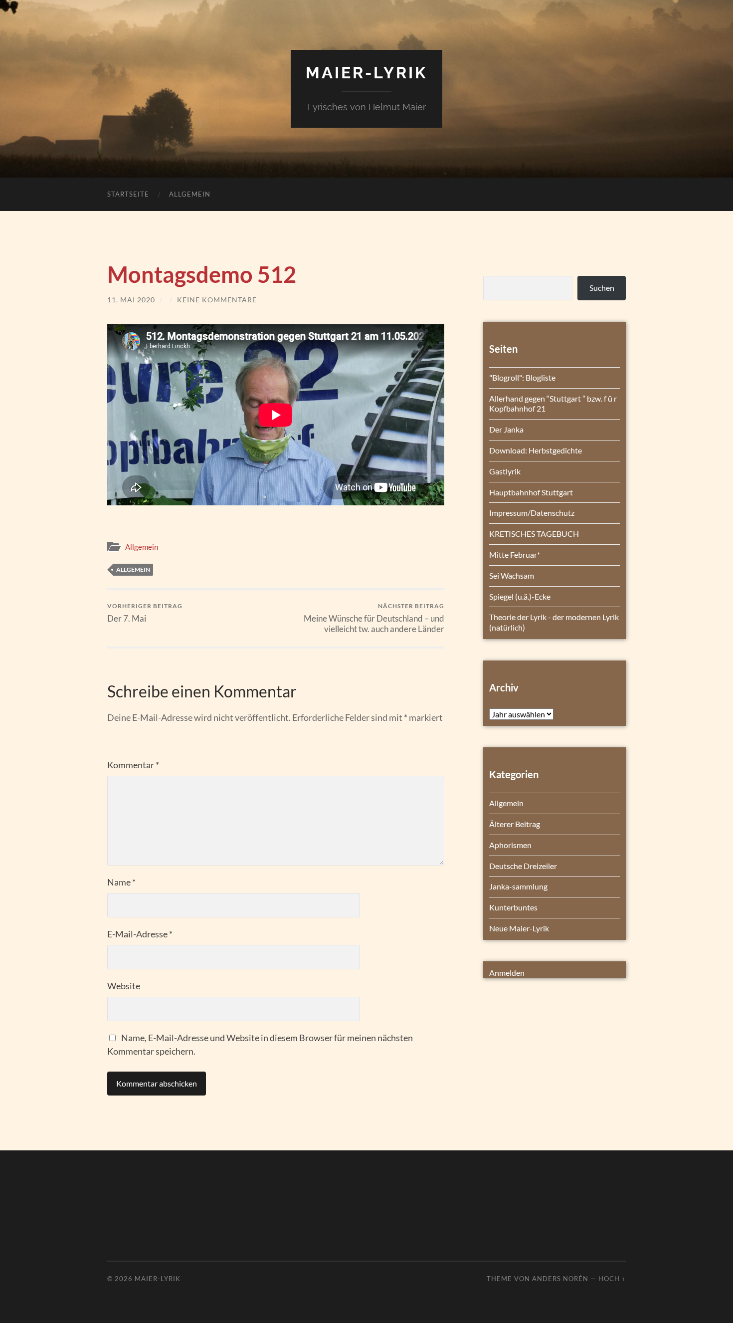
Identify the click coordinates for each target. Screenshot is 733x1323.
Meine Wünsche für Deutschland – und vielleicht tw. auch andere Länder (374, 618)
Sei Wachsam (511, 575)
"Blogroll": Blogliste (522, 377)
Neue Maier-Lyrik (519, 928)
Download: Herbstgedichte (535, 450)
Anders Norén (560, 1279)
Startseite (128, 194)
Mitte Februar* (514, 554)
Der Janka (506, 429)
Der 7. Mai (145, 613)
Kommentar (133, 764)
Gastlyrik (505, 471)
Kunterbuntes (513, 907)
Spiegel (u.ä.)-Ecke (519, 596)
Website (123, 985)
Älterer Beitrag (514, 824)
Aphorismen (510, 845)
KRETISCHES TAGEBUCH (534, 533)
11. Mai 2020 (131, 299)
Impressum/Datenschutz (531, 512)
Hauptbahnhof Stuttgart (531, 492)
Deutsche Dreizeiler (523, 866)
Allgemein (189, 194)
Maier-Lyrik (366, 72)
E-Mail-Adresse (140, 933)
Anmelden (507, 972)
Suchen (601, 287)
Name (121, 882)
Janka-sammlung (518, 886)
